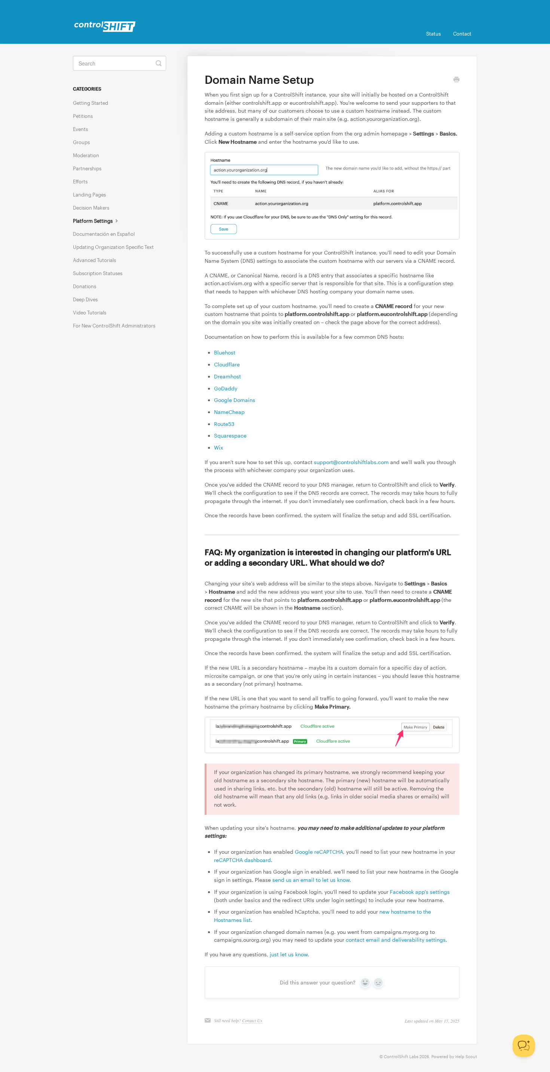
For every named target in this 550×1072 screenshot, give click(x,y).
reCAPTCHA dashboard (242, 860)
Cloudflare (227, 364)
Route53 (224, 424)
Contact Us (252, 1020)
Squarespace (230, 435)
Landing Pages (89, 195)
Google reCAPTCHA (319, 852)
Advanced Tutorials (94, 260)
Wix (218, 447)
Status (433, 34)
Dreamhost (227, 376)
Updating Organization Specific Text (113, 247)
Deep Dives (85, 299)
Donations (84, 286)
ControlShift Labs (401, 1056)
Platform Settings (93, 221)
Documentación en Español (104, 234)
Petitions (83, 116)
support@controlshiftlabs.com (351, 462)
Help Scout (466, 1056)
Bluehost (224, 352)
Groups (81, 142)
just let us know (289, 954)
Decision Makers (91, 208)
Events (80, 129)
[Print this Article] (456, 80)
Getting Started (90, 103)
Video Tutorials (89, 313)
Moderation (86, 155)
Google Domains (234, 400)
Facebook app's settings (420, 892)
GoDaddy (225, 388)
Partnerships (87, 168)
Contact (462, 34)
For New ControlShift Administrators (114, 326)
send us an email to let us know (310, 880)
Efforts (80, 182)
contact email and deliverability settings (396, 940)
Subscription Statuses (97, 273)
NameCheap (229, 412)
